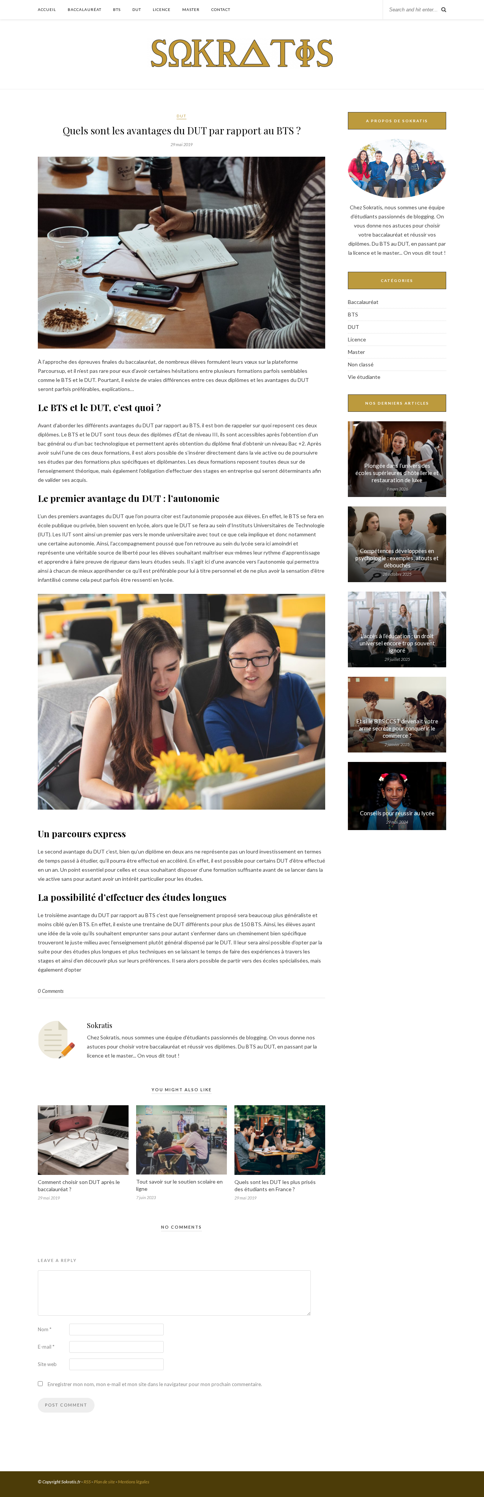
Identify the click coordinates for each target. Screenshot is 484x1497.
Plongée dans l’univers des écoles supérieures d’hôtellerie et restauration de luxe (397, 472)
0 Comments (51, 991)
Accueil (47, 9)
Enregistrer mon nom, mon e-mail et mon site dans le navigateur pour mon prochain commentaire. (155, 1384)
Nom (44, 1329)
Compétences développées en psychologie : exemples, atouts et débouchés (397, 558)
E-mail (46, 1347)
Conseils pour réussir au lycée (397, 813)
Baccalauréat (84, 9)
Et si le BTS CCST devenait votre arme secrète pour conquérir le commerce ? (397, 728)
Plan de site (104, 1482)
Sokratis (99, 1025)
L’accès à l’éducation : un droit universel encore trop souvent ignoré (397, 643)
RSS (87, 1482)
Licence (162, 9)
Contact (220, 9)
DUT (136, 9)
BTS (117, 9)
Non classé (361, 364)
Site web (47, 1364)
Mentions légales (133, 1482)
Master (191, 9)
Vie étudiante (364, 377)
